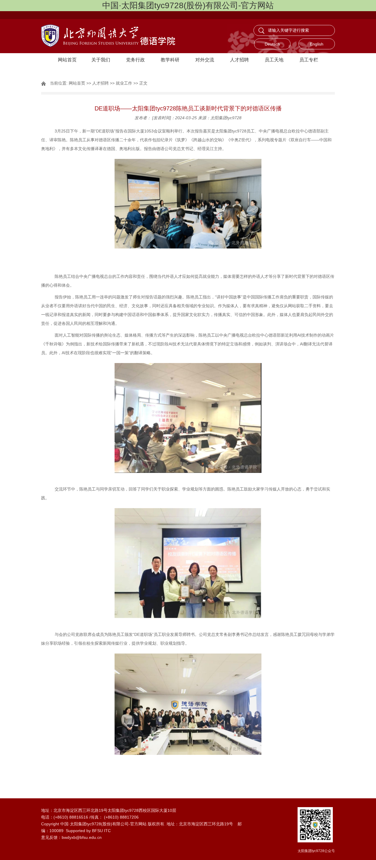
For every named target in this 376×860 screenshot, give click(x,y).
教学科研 (170, 59)
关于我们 (100, 59)
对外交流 (204, 59)
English (316, 44)
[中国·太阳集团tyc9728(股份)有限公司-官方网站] (114, 36)
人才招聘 (239, 59)
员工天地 (274, 59)
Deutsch (272, 44)
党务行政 (135, 59)
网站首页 (67, 59)
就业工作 (124, 83)
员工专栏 (308, 59)
